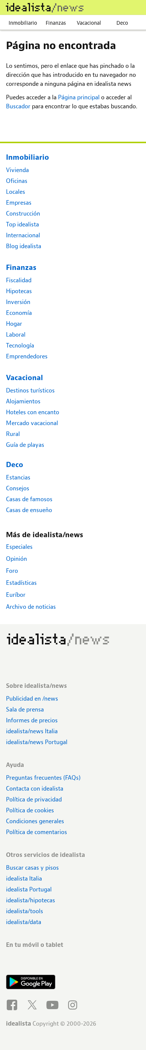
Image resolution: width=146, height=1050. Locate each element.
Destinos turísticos (30, 390)
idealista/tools (24, 911)
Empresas (18, 203)
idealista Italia (24, 878)
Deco (122, 22)
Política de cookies (30, 810)
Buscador (18, 106)
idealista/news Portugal (36, 742)
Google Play (30, 983)
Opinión (16, 559)
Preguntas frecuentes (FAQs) (43, 778)
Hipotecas (19, 291)
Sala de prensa (25, 709)
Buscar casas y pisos (32, 868)
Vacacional (89, 22)
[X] (33, 1004)
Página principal (79, 97)
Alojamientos (23, 401)
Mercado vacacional (32, 423)
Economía (19, 313)
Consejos (17, 488)
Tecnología (20, 345)
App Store (30, 962)
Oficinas (16, 181)
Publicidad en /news (32, 698)
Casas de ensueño (29, 510)
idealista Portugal (29, 889)
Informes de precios (32, 720)
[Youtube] (53, 1004)
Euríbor (15, 595)
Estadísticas (21, 583)
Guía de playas (25, 445)
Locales (15, 192)
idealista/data (23, 922)
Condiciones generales (35, 821)
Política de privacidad (34, 799)
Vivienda (17, 170)
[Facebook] (13, 1004)
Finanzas (56, 22)
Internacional (23, 235)
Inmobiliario (23, 22)
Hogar (14, 324)
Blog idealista (23, 246)
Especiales (19, 547)
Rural (13, 434)
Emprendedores (27, 356)
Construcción (23, 213)
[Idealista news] (44, 7)
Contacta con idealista (34, 788)
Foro (12, 571)
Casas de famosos (29, 499)
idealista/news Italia (32, 731)
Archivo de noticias (31, 607)
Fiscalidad (18, 280)
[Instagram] (74, 1004)
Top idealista (22, 224)
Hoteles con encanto (32, 412)
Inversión (18, 302)
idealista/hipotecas (30, 900)
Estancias (18, 477)
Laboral (15, 335)
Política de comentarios (36, 832)
